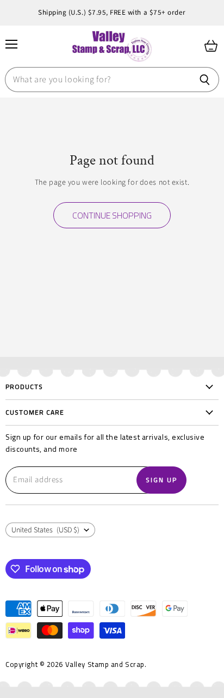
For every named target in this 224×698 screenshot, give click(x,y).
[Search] (204, 79)
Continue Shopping (112, 215)
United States (45, 530)
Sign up (161, 480)
